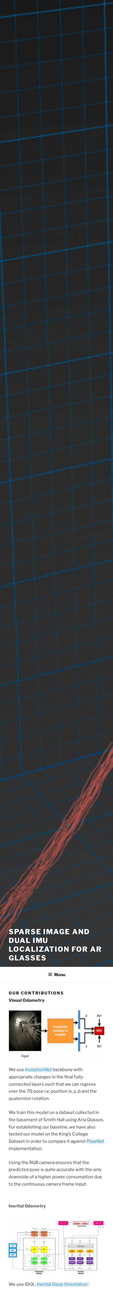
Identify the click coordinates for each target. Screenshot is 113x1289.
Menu (59, 974)
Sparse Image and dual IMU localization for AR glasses (55, 944)
